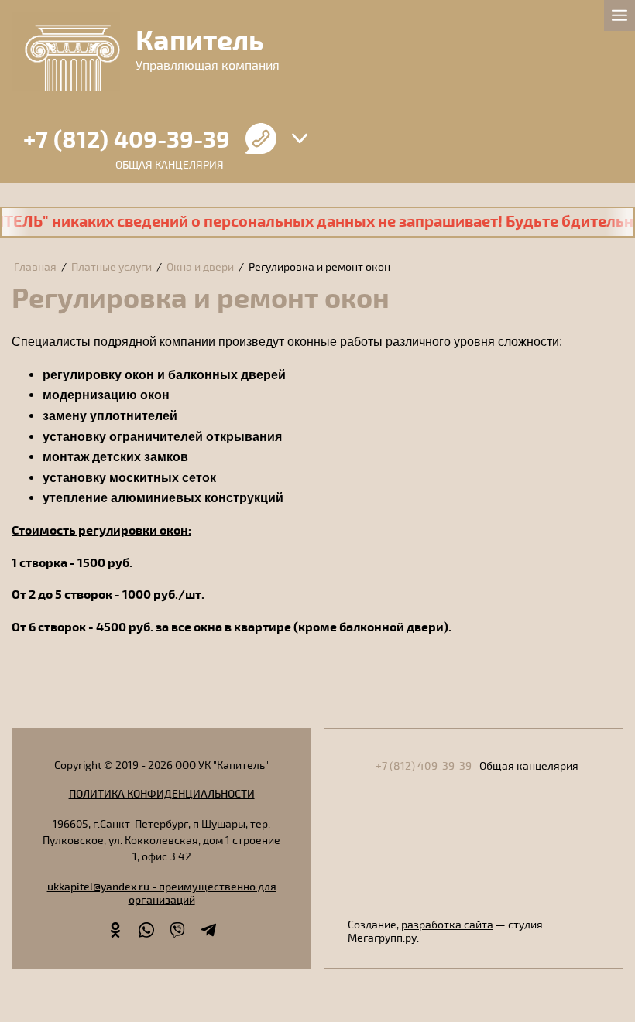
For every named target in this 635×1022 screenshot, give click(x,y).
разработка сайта (447, 924)
